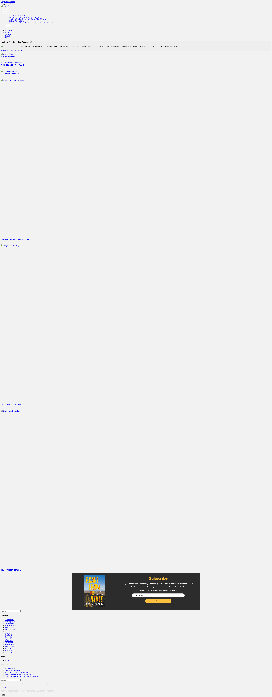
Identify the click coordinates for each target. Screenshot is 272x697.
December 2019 (10, 629)
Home (7, 9)
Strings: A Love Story (16, 21)
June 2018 (8, 637)
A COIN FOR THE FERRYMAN (12, 65)
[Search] (22, 680)
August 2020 (9, 627)
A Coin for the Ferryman (17, 15)
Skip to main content (8, 2)
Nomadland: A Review (13, 670)
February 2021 (10, 622)
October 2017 (9, 643)
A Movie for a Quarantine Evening (16, 672)
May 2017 (8, 652)
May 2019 (8, 631)
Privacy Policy (10, 687)
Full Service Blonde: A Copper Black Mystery (24, 17)
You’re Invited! (10, 669)
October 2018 (9, 635)
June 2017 (8, 650)
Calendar (8, 25)
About (7, 11)
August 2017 (9, 646)
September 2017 (10, 644)
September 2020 (10, 625)
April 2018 (8, 639)
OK (3, 695)
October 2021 (9, 620)
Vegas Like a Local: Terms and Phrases (18, 674)
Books (7, 13)
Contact (7, 27)
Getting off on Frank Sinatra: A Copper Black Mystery (27, 19)
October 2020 (9, 623)
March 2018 (9, 641)
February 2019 (10, 633)
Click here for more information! (12, 50)
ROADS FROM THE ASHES (11, 570)
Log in (7, 660)
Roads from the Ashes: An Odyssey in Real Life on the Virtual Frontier (33, 23)
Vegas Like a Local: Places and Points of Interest (21, 676)
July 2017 (8, 648)
